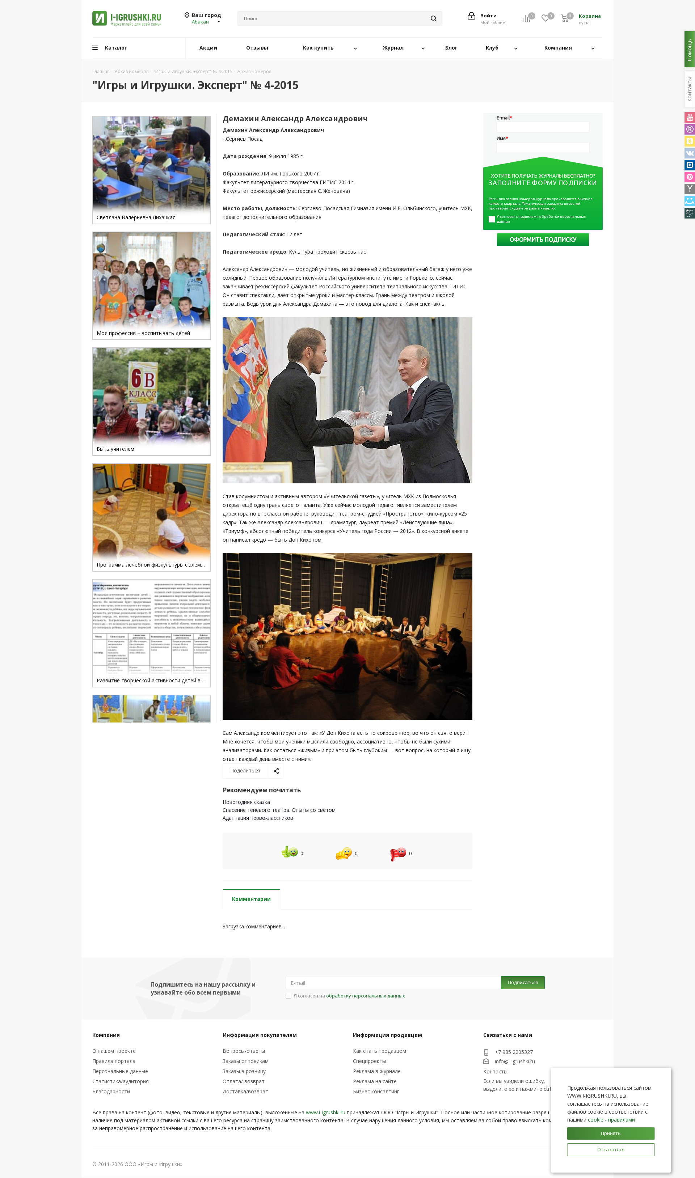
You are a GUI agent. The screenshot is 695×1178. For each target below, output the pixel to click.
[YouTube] (690, 117)
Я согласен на (349, 995)
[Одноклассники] (690, 141)
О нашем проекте (114, 1050)
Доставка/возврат (245, 1091)
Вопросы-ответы (244, 1050)
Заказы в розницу (244, 1071)
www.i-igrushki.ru (325, 1112)
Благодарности (111, 1091)
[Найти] (433, 18)
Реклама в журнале (377, 1071)
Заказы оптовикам (246, 1061)
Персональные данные (120, 1071)
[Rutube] (690, 129)
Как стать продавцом (379, 1050)
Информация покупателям (260, 1034)
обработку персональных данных (365, 995)
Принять (611, 1133)
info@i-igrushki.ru (515, 1061)
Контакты (495, 1071)
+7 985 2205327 (514, 1051)
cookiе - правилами (611, 1119)
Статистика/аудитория (120, 1081)
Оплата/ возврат (244, 1081)
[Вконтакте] (690, 153)
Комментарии (251, 898)
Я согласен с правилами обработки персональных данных (541, 219)
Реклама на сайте (375, 1081)
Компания (106, 1034)
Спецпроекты (369, 1061)
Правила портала (113, 1061)
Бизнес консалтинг (376, 1091)
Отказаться (610, 1149)
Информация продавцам (387, 1034)
